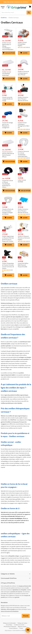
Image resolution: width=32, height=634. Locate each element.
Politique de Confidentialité (9, 623)
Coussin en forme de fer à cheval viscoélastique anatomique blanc (23, 154)
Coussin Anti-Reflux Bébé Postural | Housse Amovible (23, 265)
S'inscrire (25, 616)
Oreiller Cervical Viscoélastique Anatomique (6, 73)
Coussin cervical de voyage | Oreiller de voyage (7, 99)
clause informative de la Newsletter (9, 611)
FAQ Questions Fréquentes (10, 626)
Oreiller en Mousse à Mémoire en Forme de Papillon (24, 238)
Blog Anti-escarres (22, 626)
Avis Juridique (9, 624)
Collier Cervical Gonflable (22, 181)
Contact (21, 628)
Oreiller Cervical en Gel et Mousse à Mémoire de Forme (23, 99)
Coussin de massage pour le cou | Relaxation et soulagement (7, 125)
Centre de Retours (13, 628)
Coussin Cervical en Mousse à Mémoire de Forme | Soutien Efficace (8, 154)
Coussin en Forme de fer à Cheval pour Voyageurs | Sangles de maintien (7, 211)
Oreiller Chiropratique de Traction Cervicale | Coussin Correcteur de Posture (8, 266)
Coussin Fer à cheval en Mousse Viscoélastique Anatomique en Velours (7, 184)
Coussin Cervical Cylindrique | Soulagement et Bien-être (24, 125)
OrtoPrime (4, 17)
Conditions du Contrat (19, 624)
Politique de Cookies (22, 623)
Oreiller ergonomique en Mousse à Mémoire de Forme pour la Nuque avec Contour (8, 239)
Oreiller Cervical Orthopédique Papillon (22, 44)
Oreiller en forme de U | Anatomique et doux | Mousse (23, 73)
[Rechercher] (29, 12)
